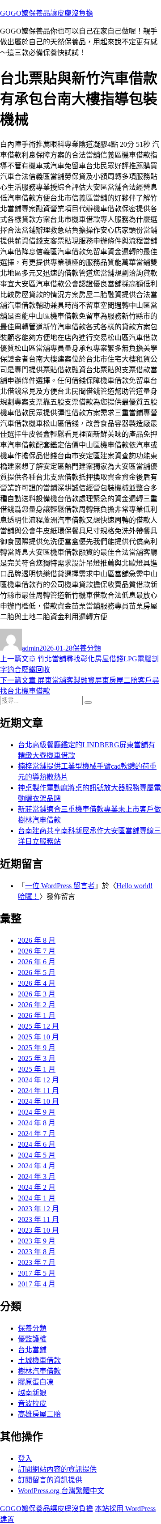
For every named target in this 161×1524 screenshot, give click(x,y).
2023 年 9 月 (36, 1241)
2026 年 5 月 (36, 972)
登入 (25, 1458)
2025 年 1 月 (36, 1069)
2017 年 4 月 (36, 1284)
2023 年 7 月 (36, 1262)
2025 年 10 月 (38, 1037)
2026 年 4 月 (36, 983)
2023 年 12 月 (38, 1209)
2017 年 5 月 (36, 1273)
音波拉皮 (32, 1403)
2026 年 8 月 (36, 940)
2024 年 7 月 (36, 1133)
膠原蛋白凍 (36, 1382)
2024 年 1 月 (36, 1198)
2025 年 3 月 (36, 1058)
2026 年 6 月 (36, 962)
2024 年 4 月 (36, 1166)
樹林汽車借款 (39, 1371)
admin (30, 648)
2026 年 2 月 (36, 1005)
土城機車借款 (39, 1360)
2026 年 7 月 (36, 951)
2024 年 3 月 (36, 1176)
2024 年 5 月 (36, 1155)
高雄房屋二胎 (39, 1414)
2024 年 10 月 (38, 1101)
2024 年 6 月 (36, 1144)
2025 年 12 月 (38, 1026)
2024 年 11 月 (38, 1090)
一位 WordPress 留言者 (60, 886)
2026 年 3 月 (36, 994)
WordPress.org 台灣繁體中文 (61, 1490)
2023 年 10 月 (38, 1230)
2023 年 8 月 (36, 1252)
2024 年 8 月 (36, 1123)
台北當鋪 (32, 1350)
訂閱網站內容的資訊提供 (57, 1469)
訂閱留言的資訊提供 (50, 1480)
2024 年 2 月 (36, 1187)
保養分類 (86, 648)
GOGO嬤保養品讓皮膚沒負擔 (46, 13)
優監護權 (32, 1339)
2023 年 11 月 (38, 1219)
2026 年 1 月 (36, 1015)
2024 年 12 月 (38, 1080)
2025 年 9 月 (36, 1047)
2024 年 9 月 (36, 1112)
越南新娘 (32, 1392)
